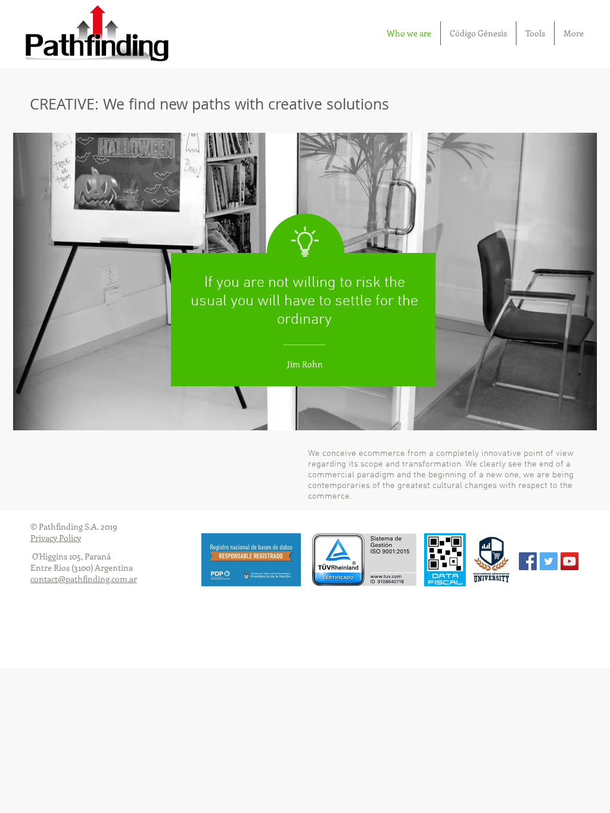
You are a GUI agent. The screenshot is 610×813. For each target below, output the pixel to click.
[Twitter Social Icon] (549, 561)
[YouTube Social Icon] (569, 561)
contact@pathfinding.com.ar (83, 578)
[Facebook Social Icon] (528, 561)
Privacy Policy (55, 537)
